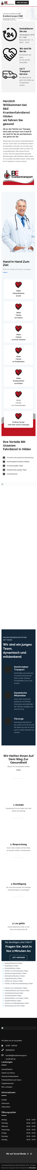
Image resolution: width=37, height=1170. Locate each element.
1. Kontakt (18, 805)
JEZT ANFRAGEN (18, 957)
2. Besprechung (18, 844)
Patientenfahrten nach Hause (11, 1080)
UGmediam (32, 1168)
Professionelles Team (15, 466)
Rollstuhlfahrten (6, 1069)
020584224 (8, 1050)
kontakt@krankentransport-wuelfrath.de (8, 1056)
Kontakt (4, 1100)
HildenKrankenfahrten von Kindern (18, 380)
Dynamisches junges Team (17, 470)
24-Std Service (12, 474)
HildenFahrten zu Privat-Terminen (18, 337)
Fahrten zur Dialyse (8, 1073)
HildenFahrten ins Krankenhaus (19, 359)
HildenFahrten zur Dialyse (19, 315)
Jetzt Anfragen (22, 3)
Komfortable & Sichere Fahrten (18, 462)
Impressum (5, 1103)
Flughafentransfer (7, 1083)
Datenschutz (5, 1107)
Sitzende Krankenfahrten (9, 1076)
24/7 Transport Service (24, 71)
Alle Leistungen (6, 1087)
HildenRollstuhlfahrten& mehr (18, 293)
